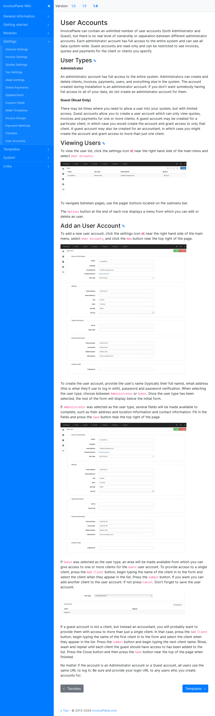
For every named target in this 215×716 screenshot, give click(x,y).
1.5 (84, 6)
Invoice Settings (16, 57)
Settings (9, 41)
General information (19, 16)
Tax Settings (13, 72)
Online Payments (16, 87)
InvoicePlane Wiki (17, 6)
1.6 (95, 6)
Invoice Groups (15, 118)
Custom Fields (15, 102)
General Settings (16, 49)
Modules (10, 33)
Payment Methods (17, 125)
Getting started (15, 24)
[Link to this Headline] (94, 60)
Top (65, 710)
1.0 (73, 6)
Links (7, 166)
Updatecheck (14, 95)
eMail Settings (15, 80)
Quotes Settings (16, 64)
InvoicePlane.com (104, 710)
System (9, 157)
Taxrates (11, 133)
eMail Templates (16, 110)
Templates (11, 149)
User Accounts (15, 141)
